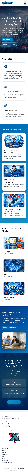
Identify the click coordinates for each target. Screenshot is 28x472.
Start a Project (7, 39)
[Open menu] (25, 3)
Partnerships (5, 454)
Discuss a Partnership (9, 44)
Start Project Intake (14, 402)
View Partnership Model (9, 327)
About (3, 456)
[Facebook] (3, 426)
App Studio (4, 452)
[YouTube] (9, 426)
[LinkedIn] (6, 426)
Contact (3, 458)
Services (4, 450)
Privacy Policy (5, 460)
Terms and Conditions (7, 462)
